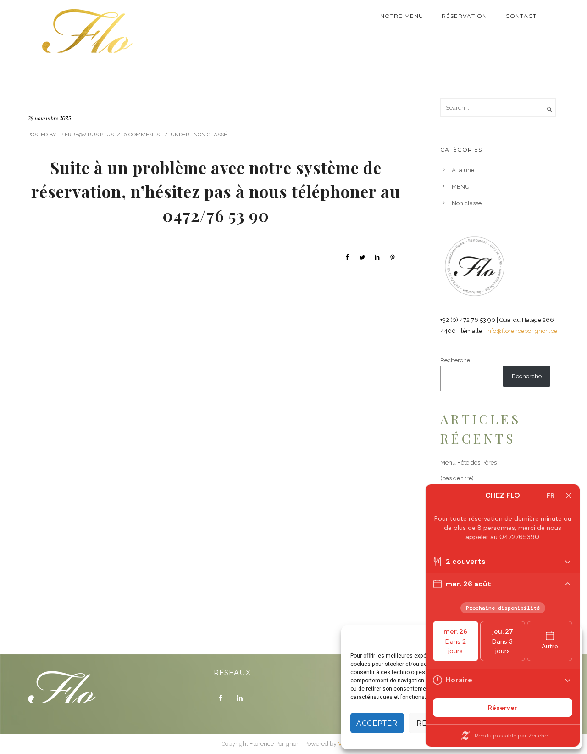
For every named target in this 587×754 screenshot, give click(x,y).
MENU (461, 186)
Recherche (455, 360)
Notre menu (401, 15)
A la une (463, 170)
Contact (521, 15)
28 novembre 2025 (49, 118)
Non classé (209, 134)
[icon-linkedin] (241, 698)
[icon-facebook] (222, 698)
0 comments (141, 134)
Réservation (464, 15)
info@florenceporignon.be (521, 330)
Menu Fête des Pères (468, 462)
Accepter (377, 723)
